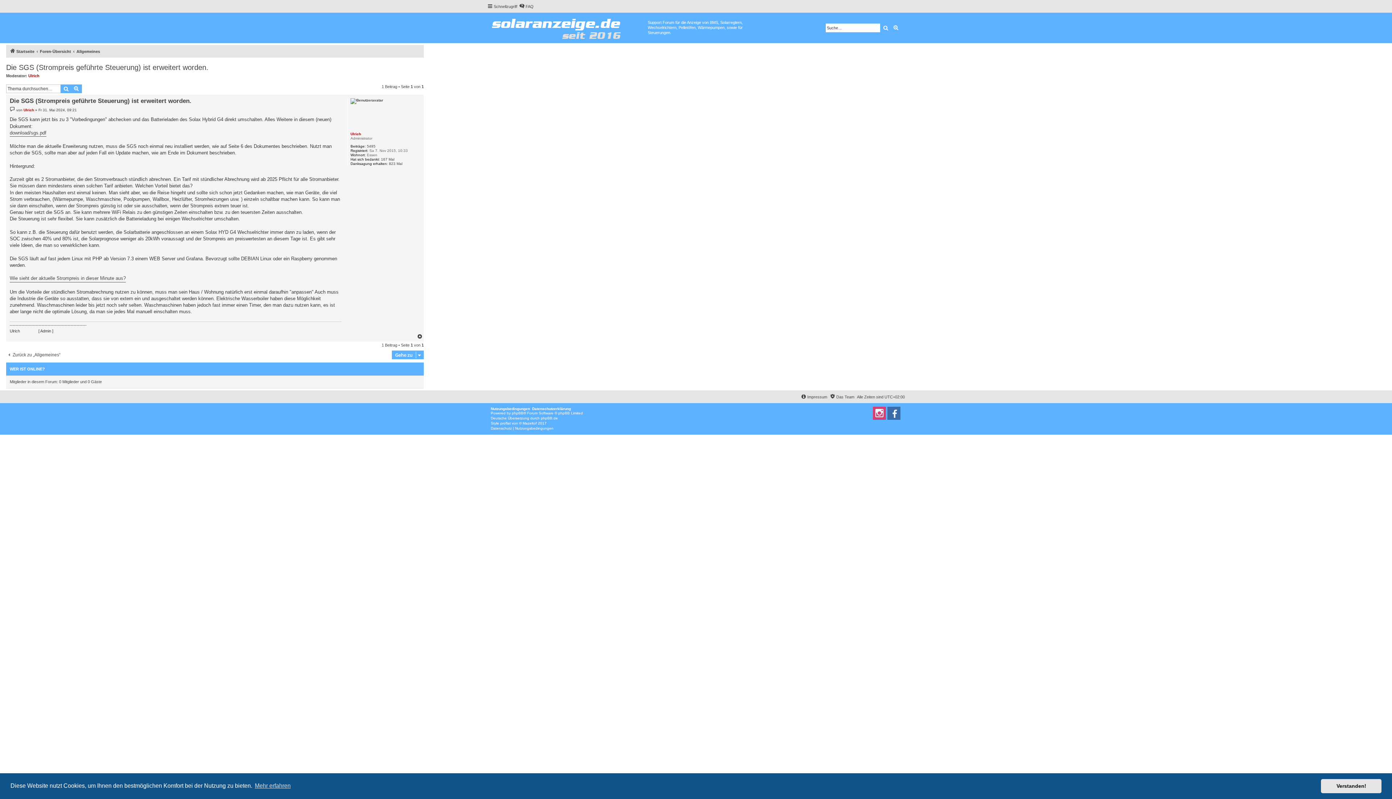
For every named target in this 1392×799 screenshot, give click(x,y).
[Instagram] (879, 413)
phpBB (517, 413)
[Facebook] (893, 413)
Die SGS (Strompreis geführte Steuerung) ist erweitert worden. (107, 67)
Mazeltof (530, 423)
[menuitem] (526, 6)
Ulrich (34, 76)
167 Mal (387, 159)
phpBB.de (549, 418)
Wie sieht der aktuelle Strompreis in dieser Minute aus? (68, 278)
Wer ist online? (27, 369)
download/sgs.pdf (28, 133)
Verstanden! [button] (1351, 786)
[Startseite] (567, 27)
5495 (371, 146)
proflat (505, 423)
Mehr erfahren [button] (273, 786)
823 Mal (395, 164)
